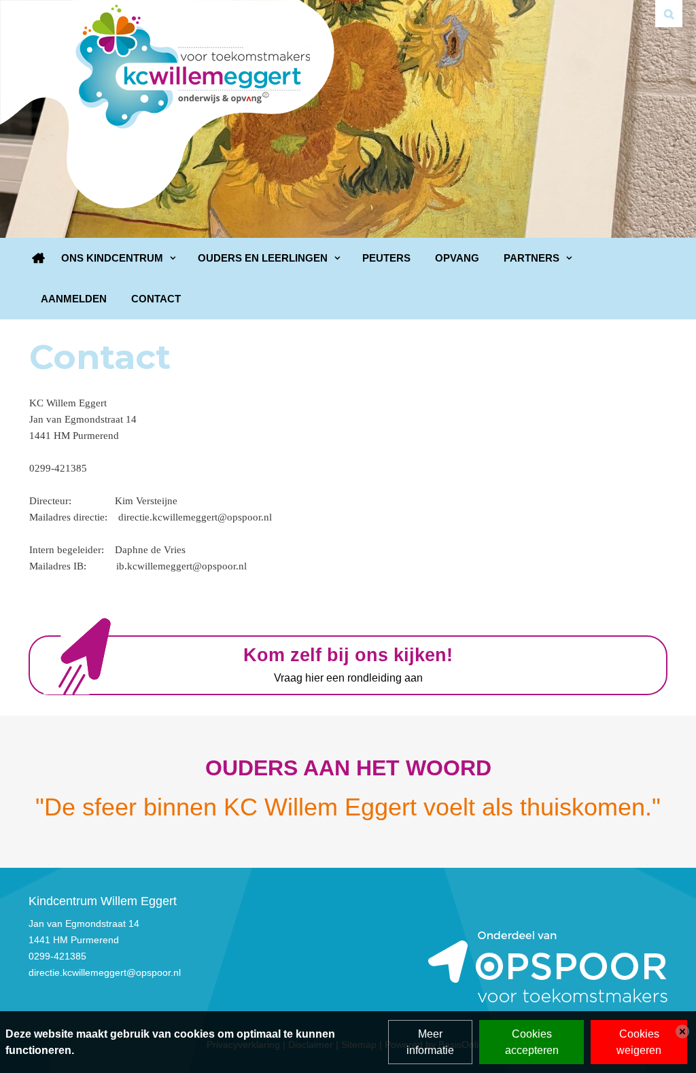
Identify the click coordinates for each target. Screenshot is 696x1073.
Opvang (457, 258)
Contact (156, 298)
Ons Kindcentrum (112, 258)
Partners (531, 258)
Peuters (386, 258)
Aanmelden (74, 298)
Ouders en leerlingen (263, 258)
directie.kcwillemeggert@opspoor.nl (105, 972)
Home (39, 258)
